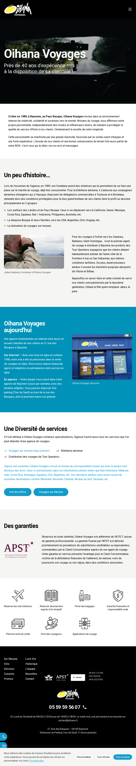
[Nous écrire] (3, 746)
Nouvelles (31, 673)
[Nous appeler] (3, 737)
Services (9, 668)
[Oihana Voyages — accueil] (18, 9)
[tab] (27, 451)
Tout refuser (103, 757)
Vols (6, 663)
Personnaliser (84, 757)
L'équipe (30, 668)
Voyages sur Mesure (51, 492)
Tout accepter (122, 757)
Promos (8, 678)
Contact (29, 678)
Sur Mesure (10, 658)
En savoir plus (36, 760)
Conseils (9, 673)
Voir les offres (17, 492)
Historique (31, 663)
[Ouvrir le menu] (130, 9)
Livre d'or (30, 658)
